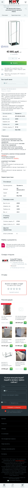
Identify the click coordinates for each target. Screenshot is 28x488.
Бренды (3, 418)
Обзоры (3, 428)
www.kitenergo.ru (19, 460)
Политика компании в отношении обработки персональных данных (14, 478)
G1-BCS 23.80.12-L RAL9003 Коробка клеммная (20, 364)
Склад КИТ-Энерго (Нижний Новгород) (16, 259)
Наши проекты (5, 444)
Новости (4, 423)
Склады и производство (8, 449)
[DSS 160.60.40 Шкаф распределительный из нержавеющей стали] (21, 309)
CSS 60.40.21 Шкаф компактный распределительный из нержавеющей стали (6, 342)
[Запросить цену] (11, 322)
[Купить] (25, 322)
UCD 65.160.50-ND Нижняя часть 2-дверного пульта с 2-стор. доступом (20, 342)
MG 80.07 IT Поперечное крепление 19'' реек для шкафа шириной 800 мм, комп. (6, 365)
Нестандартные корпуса (8, 439)
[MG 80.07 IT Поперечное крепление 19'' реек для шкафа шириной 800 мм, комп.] (7, 355)
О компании (4, 433)
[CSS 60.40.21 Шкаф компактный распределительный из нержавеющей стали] (7, 332)
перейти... (4, 155)
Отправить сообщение (14, 407)
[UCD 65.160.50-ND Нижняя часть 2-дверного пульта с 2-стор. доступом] (21, 332)
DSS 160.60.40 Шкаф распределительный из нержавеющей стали (20, 318)
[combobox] (4, 83)
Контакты (4, 454)
